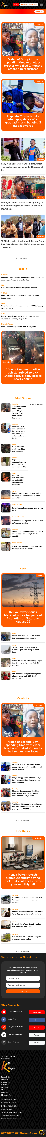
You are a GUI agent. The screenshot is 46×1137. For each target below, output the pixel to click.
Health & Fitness (7, 324)
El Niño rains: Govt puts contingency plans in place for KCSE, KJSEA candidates (26, 676)
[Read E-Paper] (41, 1132)
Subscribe (23, 991)
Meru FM (4, 1087)
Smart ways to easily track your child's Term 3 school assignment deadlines (27, 912)
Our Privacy (5, 1059)
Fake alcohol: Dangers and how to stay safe (18, 326)
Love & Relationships (18, 517)
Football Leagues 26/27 (29, 4)
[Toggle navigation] (42, 4)
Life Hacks (38, 838)
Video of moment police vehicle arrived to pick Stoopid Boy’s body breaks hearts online (23, 374)
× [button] (44, 1130)
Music (3, 303)
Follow (36, 1027)
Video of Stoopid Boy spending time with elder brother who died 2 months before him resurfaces (23, 64)
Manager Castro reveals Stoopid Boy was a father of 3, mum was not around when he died (19, 432)
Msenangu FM (6, 1095)
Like (36, 1020)
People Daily (5, 1077)
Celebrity (39, 24)
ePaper (16, 4)
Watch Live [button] (39, 11)
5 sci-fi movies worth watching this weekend (19, 288)
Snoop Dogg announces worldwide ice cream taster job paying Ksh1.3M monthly (27, 533)
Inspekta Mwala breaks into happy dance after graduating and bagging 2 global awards (23, 121)
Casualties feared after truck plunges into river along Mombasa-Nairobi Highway (27, 662)
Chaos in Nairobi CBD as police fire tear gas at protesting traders (26, 637)
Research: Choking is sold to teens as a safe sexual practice (27, 522)
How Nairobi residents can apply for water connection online (26, 938)
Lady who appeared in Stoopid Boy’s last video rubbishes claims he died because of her (22, 167)
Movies (3, 285)
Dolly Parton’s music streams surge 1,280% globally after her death (18, 480)
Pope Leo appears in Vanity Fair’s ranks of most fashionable (19, 463)
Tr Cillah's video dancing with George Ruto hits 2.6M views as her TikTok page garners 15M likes (22, 244)
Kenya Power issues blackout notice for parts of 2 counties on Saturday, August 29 (26, 495)
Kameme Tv (5, 1082)
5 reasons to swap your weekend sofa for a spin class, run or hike (27, 547)
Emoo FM (4, 1092)
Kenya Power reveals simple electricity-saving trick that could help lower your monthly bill (23, 879)
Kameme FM (5, 1085)
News (3, 314)
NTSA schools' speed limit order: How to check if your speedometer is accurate (27, 899)
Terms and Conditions (8, 1056)
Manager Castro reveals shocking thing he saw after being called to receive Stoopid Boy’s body (22, 205)
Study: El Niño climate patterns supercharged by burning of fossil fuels (25, 649)
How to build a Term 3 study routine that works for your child (26, 925)
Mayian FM (5, 1090)
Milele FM (4, 1079)
